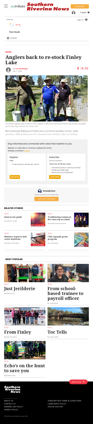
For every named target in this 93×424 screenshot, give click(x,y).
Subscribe (79, 6)
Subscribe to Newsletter (46, 199)
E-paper (83, 12)
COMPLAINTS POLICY (57, 404)
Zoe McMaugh (21, 68)
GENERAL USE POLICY (13, 406)
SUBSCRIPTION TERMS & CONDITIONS (64, 401)
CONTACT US (10, 404)
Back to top (76, 382)
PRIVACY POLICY (11, 409)
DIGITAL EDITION (55, 406)
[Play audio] (73, 12)
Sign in (80, 19)
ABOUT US (8, 401)
